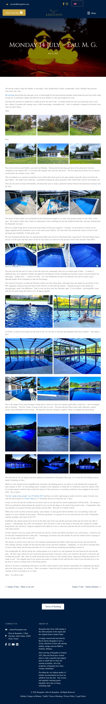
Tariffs (45, 696)
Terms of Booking (55, 696)
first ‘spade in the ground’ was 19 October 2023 (26, 496)
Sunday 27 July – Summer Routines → (86, 586)
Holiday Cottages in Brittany (30, 696)
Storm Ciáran (29, 498)
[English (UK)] (76, 3)
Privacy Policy (69, 696)
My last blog (9, 95)
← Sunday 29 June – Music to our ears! (19, 586)
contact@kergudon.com (19, 4)
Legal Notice (81, 696)
